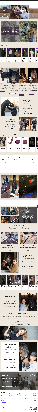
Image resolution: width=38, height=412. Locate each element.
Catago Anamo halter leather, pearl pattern (17, 59)
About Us (10, 396)
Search (10, 393)
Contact (10, 394)
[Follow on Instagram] (3, 407)
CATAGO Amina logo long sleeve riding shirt (10, 286)
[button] (36, 411)
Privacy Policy (18, 394)
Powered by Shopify (6, 409)
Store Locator (10, 398)
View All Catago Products (19, 13)
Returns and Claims (11, 395)
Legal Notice (18, 397)
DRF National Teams (11, 397)
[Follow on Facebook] (1, 0)
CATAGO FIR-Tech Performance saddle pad (17, 148)
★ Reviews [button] (37, 207)
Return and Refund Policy (19, 395)
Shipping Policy (18, 396)
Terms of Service (18, 393)
